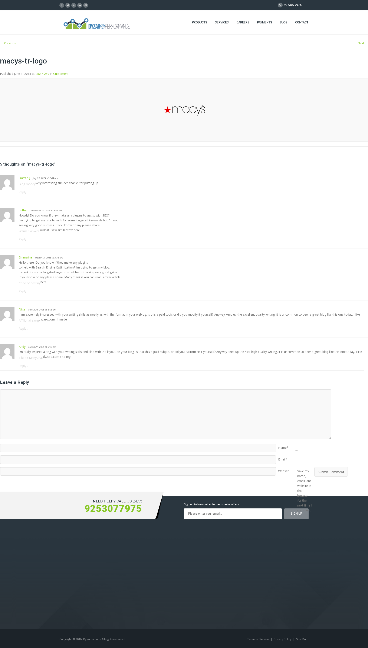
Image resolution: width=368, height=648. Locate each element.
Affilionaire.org (29, 320)
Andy (22, 347)
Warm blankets (29, 231)
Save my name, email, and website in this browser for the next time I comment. (304, 469)
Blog (284, 22)
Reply (24, 192)
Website (283, 469)
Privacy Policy (283, 639)
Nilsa (22, 309)
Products (199, 22)
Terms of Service (258, 639)
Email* (282, 458)
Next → (363, 43)
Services (222, 22)
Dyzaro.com (91, 639)
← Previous (8, 43)
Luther (23, 210)
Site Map (302, 639)
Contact (301, 22)
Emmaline (25, 257)
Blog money (27, 184)
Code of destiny (29, 283)
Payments (264, 22)
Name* (283, 446)
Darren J (24, 178)
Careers (242, 22)
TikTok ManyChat (31, 358)
